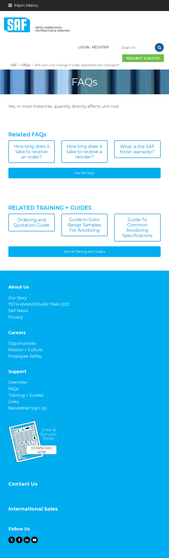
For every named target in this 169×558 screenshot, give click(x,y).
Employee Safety (25, 356)
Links (13, 401)
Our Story (17, 298)
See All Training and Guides (84, 252)
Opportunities (22, 343)
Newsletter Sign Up (27, 408)
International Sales (33, 509)
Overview (17, 382)
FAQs (13, 388)
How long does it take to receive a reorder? (84, 152)
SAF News (18, 310)
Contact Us (22, 484)
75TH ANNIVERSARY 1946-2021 (38, 304)
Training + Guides (25, 395)
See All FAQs (84, 173)
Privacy (15, 317)
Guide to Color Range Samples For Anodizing (84, 225)
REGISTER (100, 47)
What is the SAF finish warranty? (137, 149)
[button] (23, 5)
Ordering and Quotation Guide (32, 222)
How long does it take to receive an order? (32, 152)
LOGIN (83, 47)
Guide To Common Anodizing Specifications (137, 227)
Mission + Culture (25, 349)
